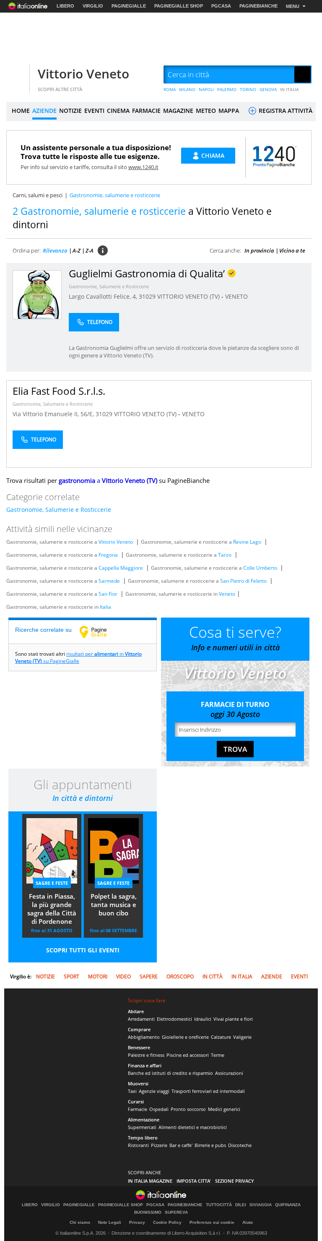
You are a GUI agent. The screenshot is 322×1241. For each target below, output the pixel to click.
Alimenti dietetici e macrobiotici (192, 1127)
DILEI (240, 1205)
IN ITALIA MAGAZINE (150, 1181)
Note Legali (109, 1222)
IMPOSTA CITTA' (194, 1181)
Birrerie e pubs (210, 1145)
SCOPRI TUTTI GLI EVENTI (82, 950)
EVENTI (94, 111)
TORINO (248, 89)
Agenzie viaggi (154, 1091)
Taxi (132, 1091)
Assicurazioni (229, 1073)
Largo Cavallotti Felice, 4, (104, 296)
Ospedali (159, 1109)
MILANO (187, 89)
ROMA (170, 89)
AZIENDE (44, 111)
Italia (105, 606)
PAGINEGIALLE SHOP (178, 5)
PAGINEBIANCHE (258, 5)
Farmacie (137, 1109)
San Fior (108, 593)
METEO (206, 111)
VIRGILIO (93, 5)
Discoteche (240, 1145)
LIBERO (65, 5)
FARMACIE (146, 111)
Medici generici (224, 1109)
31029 (147, 296)
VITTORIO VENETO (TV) (189, 296)
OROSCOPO (180, 976)
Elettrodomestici (174, 1019)
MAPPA (228, 111)
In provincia (259, 250)
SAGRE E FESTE (52, 883)
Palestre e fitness (146, 1055)
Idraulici (202, 1019)
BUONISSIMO (147, 1212)
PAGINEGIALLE (129, 5)
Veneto (227, 593)
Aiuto (247, 1222)
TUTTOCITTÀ (219, 1205)
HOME (21, 111)
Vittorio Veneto (83, 73)
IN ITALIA (289, 89)
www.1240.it (143, 167)
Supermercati (142, 1127)
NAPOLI (206, 89)
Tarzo (224, 554)
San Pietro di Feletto (243, 580)
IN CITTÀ (213, 976)
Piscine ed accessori (187, 1055)
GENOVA (268, 89)
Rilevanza (55, 250)
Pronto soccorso (188, 1109)
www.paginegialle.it (99, 632)
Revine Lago (247, 541)
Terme (217, 1055)
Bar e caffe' (180, 1145)
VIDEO (123, 976)
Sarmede (109, 580)
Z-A (89, 250)
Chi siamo (80, 1222)
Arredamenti (141, 1019)
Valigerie (242, 1037)
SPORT (71, 976)
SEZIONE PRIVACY (234, 1181)
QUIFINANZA (288, 1205)
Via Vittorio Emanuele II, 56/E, (54, 414)
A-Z (76, 250)
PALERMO (226, 89)
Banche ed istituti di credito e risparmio (170, 1073)
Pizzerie (159, 1145)
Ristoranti (138, 1145)
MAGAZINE (178, 111)
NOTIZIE (70, 111)
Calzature (221, 1037)
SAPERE (149, 976)
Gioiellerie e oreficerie (185, 1037)
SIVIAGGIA (260, 1205)
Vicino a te (292, 250)
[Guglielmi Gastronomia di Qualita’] (37, 294)
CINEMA (118, 111)
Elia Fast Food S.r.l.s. (59, 391)
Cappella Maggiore (121, 567)
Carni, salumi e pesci (37, 195)
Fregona (108, 554)
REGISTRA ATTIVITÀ (284, 111)
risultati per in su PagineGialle (78, 657)
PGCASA (221, 5)
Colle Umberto (260, 567)
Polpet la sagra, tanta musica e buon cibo (114, 904)
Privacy (137, 1222)
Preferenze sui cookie (212, 1222)
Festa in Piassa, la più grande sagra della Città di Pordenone (51, 909)
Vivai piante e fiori (233, 1019)
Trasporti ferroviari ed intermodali (208, 1091)
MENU (292, 6)
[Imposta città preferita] (16, 74)
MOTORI (97, 976)
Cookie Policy (167, 1222)
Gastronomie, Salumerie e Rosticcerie (109, 286)
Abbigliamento (144, 1037)
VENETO (236, 296)
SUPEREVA (176, 1212)
